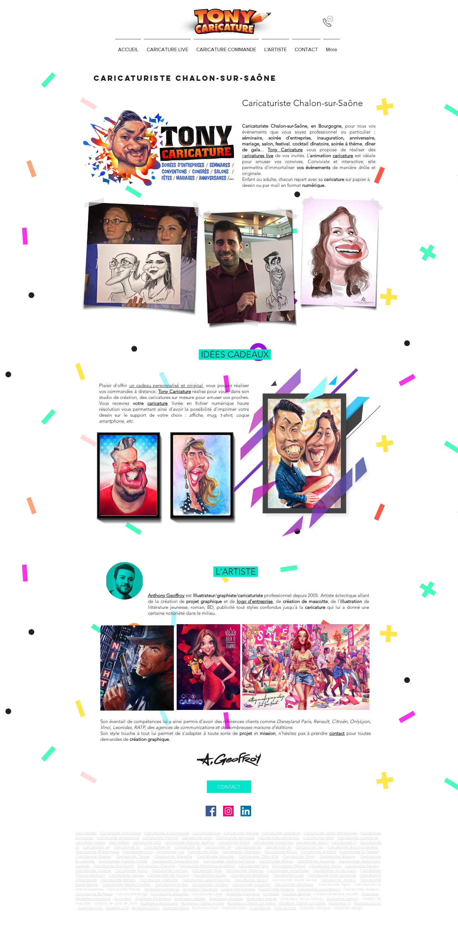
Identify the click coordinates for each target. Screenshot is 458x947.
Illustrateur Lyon (367, 903)
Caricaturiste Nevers (362, 865)
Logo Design (260, 908)
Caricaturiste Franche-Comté (123, 861)
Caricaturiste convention (278, 837)
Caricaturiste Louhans (170, 870)
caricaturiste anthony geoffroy (190, 842)
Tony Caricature (285, 150)
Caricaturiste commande (358, 837)
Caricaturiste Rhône (281, 851)
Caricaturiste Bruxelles (169, 893)
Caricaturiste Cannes (126, 875)
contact (337, 733)
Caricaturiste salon (197, 837)
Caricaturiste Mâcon (276, 861)
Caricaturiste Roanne (93, 856)
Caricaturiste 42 (187, 847)
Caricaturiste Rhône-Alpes (97, 851)
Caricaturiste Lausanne (251, 884)
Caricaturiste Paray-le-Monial (332, 875)
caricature (157, 403)
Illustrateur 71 (340, 903)
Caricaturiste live (206, 833)
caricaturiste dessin (312, 842)
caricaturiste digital (234, 842)
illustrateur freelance (93, 898)
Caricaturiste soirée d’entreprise (330, 833)
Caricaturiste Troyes (133, 856)
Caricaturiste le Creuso (359, 851)
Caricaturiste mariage (241, 833)
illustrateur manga (261, 898)
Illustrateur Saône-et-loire (202, 903)
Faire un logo (285, 908)
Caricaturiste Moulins (318, 851)
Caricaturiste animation (281, 833)
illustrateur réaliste (189, 898)
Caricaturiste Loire (288, 875)
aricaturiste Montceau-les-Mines (208, 865)
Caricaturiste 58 (157, 847)
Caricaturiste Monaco (276, 889)
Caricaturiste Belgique (94, 893)
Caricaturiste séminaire (235, 837)
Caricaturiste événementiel (166, 833)
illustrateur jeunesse (226, 898)
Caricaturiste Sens (254, 865)
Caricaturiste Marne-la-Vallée (126, 884)
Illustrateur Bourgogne (159, 903)
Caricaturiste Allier (203, 851)
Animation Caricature (200, 889)
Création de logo (296, 893)
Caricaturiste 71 (344, 842)
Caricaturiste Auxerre (93, 870)
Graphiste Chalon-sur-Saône (302, 903)
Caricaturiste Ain (310, 847)
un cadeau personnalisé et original (166, 385)
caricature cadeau (90, 842)
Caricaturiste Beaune (337, 856)
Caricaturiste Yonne (325, 865)
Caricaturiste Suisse (171, 884)
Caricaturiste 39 (218, 847)
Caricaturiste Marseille (174, 856)
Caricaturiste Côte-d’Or (258, 856)
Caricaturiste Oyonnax (245, 870)
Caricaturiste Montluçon (113, 865)
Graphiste (271, 893)
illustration (370, 893)
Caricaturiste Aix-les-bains (334, 870)
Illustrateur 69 (117, 908)
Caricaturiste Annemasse (288, 870)
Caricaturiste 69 (96, 847)
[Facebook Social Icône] (211, 811)
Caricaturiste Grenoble (159, 879)
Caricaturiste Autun (131, 870)
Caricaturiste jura (170, 851)
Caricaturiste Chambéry (241, 851)
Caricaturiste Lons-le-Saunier (206, 879)
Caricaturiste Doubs (210, 875)
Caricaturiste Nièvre (288, 865)
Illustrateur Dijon (146, 908)
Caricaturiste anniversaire (118, 837)
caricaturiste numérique (273, 842)
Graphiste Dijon (176, 908)
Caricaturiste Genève (210, 884)
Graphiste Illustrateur (153, 898)
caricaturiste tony (147, 842)
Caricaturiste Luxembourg (318, 889)
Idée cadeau (119, 842)
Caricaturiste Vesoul (251, 879)
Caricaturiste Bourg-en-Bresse (353, 847)
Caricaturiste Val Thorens (169, 875)
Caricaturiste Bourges (215, 856)
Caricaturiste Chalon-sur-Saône (229, 861)
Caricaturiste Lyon (138, 851)
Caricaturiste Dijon (299, 856)
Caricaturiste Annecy (338, 879)
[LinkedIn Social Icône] (246, 811)
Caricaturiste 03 (248, 847)
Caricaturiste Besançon (250, 875)
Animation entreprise (161, 889)
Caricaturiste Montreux (293, 884)
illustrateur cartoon (342, 898)
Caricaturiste (86, 833)
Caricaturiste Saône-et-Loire (175, 861)
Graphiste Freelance (243, 893)
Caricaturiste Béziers (118, 879)
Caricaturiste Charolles (156, 865)
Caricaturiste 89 (278, 847)
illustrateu (122, 898)
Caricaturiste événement (120, 833)
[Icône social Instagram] (228, 811)
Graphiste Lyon (90, 908)
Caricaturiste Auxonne (316, 861)
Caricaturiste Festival (160, 837)
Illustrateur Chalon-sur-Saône (251, 903)
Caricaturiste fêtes (318, 837)
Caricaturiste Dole (207, 870)
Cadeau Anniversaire (238, 889)
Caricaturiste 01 (127, 847)
